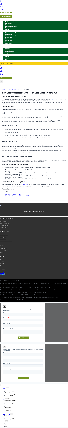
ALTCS (5, 44)
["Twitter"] (2, 274)
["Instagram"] (4, 274)
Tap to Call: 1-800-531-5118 (6, 63)
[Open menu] (1, 81)
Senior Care (5, 399)
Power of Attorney (9, 27)
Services (4, 388)
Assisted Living (3, 221)
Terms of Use (3, 250)
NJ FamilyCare (24, 184)
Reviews (2, 265)
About (4, 422)
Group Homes (3, 227)
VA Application (8, 53)
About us (2, 261)
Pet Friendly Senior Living (6, 241)
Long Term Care (4, 235)
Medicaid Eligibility (4, 225)
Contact (2, 263)
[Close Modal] (4, 306)
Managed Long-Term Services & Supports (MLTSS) (17, 196)
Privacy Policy (3, 248)
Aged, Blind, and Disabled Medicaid (13, 194)
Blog (6, 59)
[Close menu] (0, 385)
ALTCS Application (4, 223)
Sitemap (2, 252)
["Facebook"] (1, 274)
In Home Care (3, 239)
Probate (7, 29)
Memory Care (8, 43)
